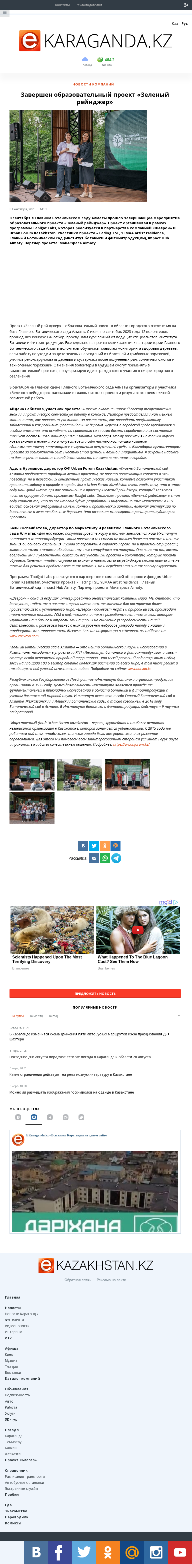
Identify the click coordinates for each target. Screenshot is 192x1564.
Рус (185, 23)
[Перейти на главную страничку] (96, 50)
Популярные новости (95, 1007)
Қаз (175, 23)
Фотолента (14, 1319)
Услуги (10, 1413)
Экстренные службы (21, 1488)
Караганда (13, 1435)
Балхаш (11, 1447)
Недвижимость (17, 1395)
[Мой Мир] (115, 846)
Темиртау (13, 1441)
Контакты (62, 5)
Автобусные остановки (24, 1482)
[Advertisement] (95, 284)
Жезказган (13, 1453)
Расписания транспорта (25, 1476)
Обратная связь (77, 1280)
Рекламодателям (89, 5)
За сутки (17, 1016)
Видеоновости (17, 1325)
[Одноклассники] (105, 846)
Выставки (13, 1372)
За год (53, 1016)
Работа (11, 1407)
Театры (11, 1366)
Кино (9, 1354)
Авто (9, 1401)
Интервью (13, 1331)
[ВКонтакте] (83, 846)
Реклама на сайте (111, 1280)
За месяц (36, 1016)
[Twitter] (94, 846)
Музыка (11, 1360)
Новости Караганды (21, 1313)
